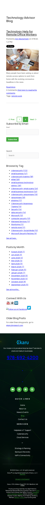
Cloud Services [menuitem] (22, 437)
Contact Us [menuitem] (22, 419)
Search (9, 151)
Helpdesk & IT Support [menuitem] (22, 430)
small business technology (24, 191)
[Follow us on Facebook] (16, 309)
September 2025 (19, 284)
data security (18, 212)
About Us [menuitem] (22, 409)
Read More (10, 87)
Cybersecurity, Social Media (24, 230)
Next (32, 119)
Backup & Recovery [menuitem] (22, 452)
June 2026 (17, 258)
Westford (16, 497)
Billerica (20, 494)
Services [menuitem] (22, 424)
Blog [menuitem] (22, 416)
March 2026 (17, 266)
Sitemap (22, 474)
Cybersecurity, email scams (24, 188)
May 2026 (16, 260)
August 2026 (18, 251)
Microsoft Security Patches (24, 233)
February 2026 (18, 269)
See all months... (13, 289)
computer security (20, 218)
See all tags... (11, 238)
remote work (16, 96)
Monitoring (17, 224)
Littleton (22, 497)
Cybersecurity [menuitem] (22, 434)
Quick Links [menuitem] (22, 399)
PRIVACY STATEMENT (22, 479)
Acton (37, 490)
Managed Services (20, 221)
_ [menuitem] (22, 442)
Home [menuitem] (22, 405)
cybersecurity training (22, 176)
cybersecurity (19, 170)
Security (16, 209)
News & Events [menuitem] (22, 412)
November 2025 (19, 278)
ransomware (18, 197)
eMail (15, 179)
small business (19, 173)
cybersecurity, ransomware (24, 194)
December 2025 (19, 275)
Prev (13, 119)
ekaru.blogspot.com (14, 325)
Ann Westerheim (22, 39)
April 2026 (17, 263)
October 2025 (18, 281)
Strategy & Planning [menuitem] (22, 448)
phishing (16, 200)
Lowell (35, 494)
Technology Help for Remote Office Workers (21, 33)
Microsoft (17, 215)
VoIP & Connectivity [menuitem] (22, 455)
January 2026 (18, 273)
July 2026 (16, 255)
